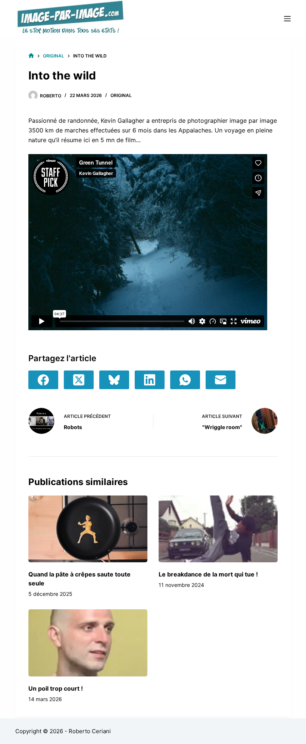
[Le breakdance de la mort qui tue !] (218, 529)
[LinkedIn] (150, 380)
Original (121, 95)
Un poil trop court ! (55, 688)
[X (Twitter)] (79, 380)
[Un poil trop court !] (87, 642)
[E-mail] (220, 380)
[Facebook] (43, 380)
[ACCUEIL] (31, 56)
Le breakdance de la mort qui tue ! (208, 574)
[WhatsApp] (185, 380)
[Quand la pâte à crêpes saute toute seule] (87, 529)
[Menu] (287, 18)
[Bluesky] (114, 380)
